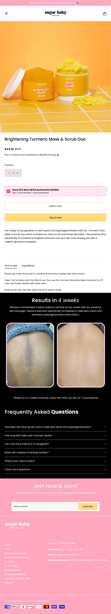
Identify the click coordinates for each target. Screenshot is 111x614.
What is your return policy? (20, 461)
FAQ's (7, 549)
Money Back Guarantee (16, 557)
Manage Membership (15, 574)
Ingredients (28, 265)
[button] (6, 13)
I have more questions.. (17, 469)
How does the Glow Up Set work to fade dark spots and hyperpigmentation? (48, 427)
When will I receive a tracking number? (27, 452)
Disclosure (10, 561)
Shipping (9, 582)
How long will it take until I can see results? (28, 435)
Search (8, 544)
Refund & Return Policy (16, 553)
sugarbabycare (20, 601)
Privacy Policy (11, 565)
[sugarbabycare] (55, 13)
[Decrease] (7, 173)
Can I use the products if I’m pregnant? (27, 444)
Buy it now (55, 217)
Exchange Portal (13, 570)
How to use (11, 265)
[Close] (105, 3)
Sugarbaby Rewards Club (17, 578)
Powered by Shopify (40, 601)
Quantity (9, 165)
